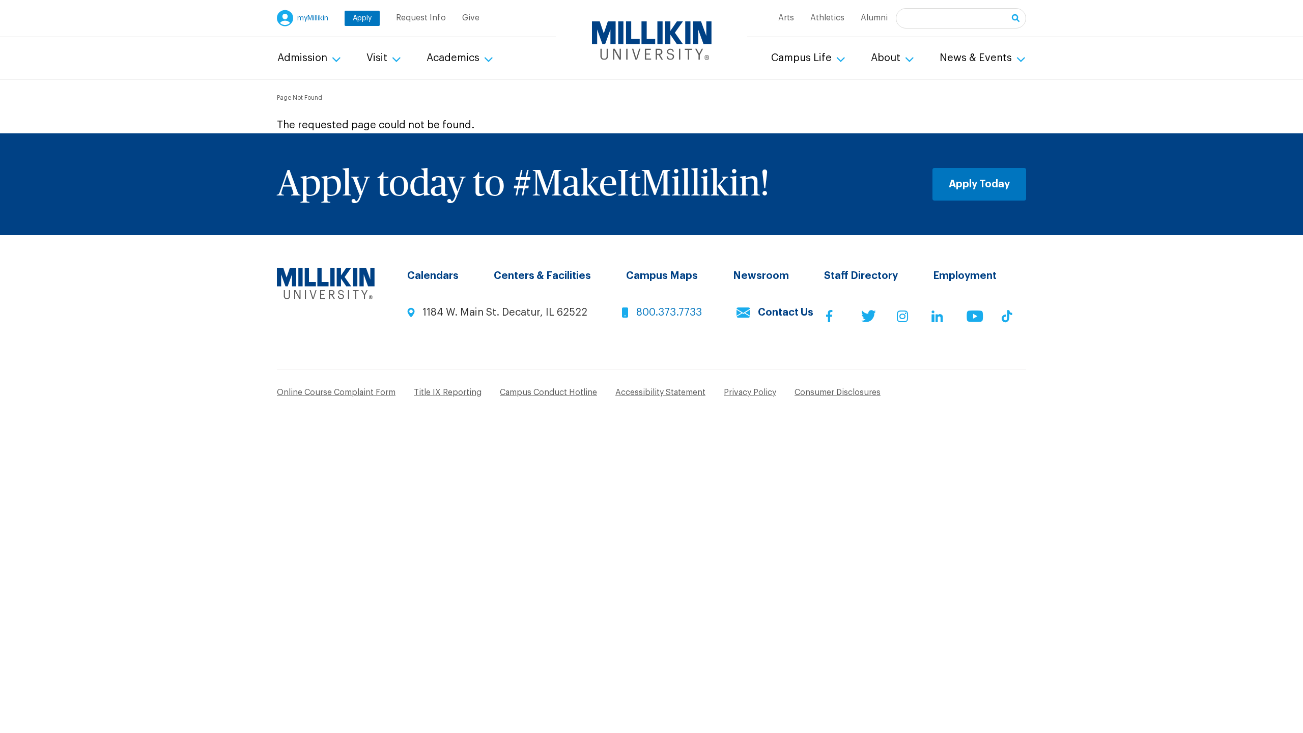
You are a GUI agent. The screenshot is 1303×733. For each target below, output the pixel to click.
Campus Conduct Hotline (548, 392)
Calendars (433, 276)
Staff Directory (861, 276)
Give (470, 18)
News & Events (977, 58)
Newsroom (761, 276)
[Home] (652, 40)
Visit (378, 58)
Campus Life (802, 58)
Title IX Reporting (447, 392)
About (887, 58)
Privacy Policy (750, 392)
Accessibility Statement (660, 392)
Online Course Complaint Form (336, 392)
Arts (786, 18)
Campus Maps (662, 276)
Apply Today (979, 184)
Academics (454, 58)
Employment (965, 276)
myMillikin (312, 18)
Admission (303, 58)
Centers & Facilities (542, 276)
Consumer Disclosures (838, 392)
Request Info (421, 18)
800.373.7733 (669, 312)
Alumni (874, 18)
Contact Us (785, 312)
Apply (362, 18)
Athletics (827, 18)
